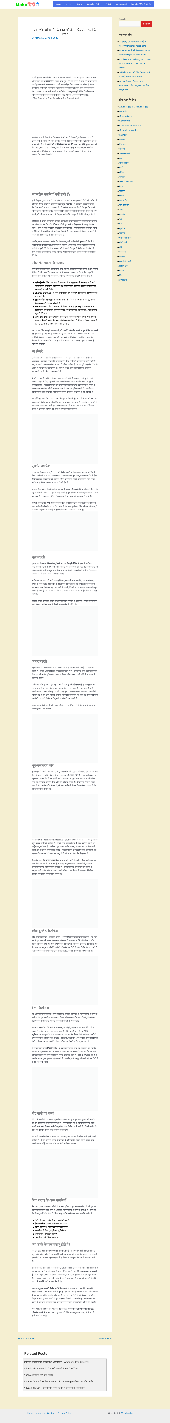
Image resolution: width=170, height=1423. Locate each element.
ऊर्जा (121, 167)
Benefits (123, 111)
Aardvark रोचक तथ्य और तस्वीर (38, 1375)
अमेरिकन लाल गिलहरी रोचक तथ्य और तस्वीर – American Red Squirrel (56, 1362)
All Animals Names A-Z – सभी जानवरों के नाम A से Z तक (51, 1368)
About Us (40, 1413)
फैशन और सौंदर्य (93, 4)
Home (30, 1413)
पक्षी (120, 219)
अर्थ (120, 158)
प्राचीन (122, 228)
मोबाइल (58, 4)
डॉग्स (121, 209)
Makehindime (127, 1413)
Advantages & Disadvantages (133, 107)
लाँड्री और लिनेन (125, 261)
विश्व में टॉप (123, 266)
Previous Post (26, 1338)
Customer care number (130, 125)
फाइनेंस (122, 233)
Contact (51, 1413)
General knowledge (128, 130)
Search (122, 19)
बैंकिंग (121, 247)
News (122, 139)
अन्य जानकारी (121, 4)
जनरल (121, 195)
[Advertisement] (65, 60)
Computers (124, 120)
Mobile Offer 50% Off (141, 4)
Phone (122, 144)
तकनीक (122, 214)
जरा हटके (123, 200)
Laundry (123, 135)
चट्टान (122, 191)
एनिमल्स (122, 172)
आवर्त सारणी (123, 163)
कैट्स (121, 186)
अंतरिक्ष (122, 149)
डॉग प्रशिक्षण (124, 205)
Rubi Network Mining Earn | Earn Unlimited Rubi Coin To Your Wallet (135, 63)
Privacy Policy (64, 1413)
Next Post (105, 1338)
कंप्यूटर (79, 4)
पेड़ (120, 223)
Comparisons (125, 116)
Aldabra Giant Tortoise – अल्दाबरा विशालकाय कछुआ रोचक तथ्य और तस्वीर (58, 1381)
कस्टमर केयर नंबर (126, 181)
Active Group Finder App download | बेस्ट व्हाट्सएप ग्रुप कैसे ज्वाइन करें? (134, 85)
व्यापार (121, 270)
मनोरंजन (69, 4)
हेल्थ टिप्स (123, 280)
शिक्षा (121, 275)
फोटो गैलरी (107, 4)
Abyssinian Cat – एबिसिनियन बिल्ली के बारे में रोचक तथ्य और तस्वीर (54, 1387)
